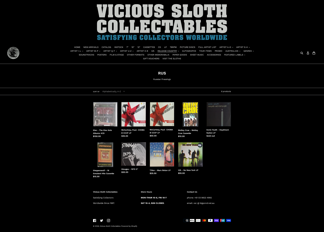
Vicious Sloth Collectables (110, 226)
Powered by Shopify (129, 226)
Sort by (96, 92)
